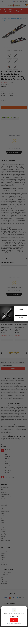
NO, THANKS (21, 317)
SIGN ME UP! (21, 315)
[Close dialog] (27, 306)
